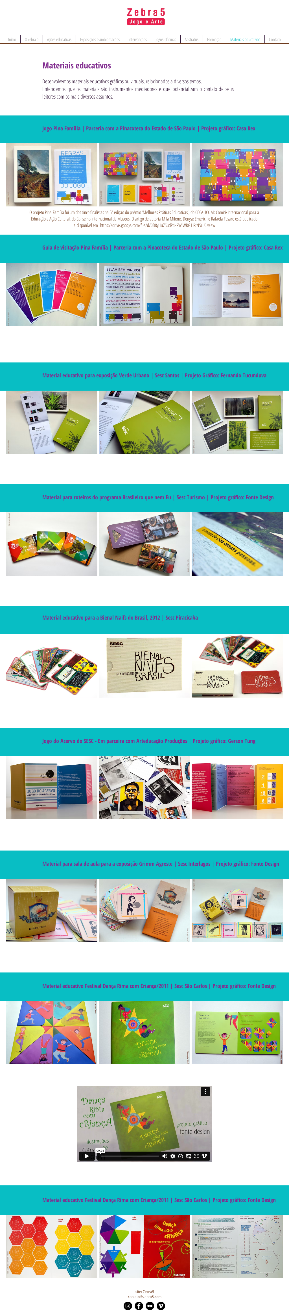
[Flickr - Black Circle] (150, 1306)
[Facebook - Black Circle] (139, 1306)
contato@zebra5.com (144, 1296)
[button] (51, 174)
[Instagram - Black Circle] (128, 1306)
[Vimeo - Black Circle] (161, 1306)
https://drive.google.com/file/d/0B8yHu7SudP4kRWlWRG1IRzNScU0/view (157, 225)
